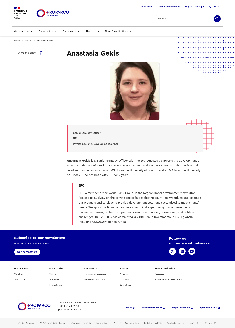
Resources (159, 274)
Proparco (124, 274)
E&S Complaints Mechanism (53, 323)
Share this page (40, 53)
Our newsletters (27, 251)
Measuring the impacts (94, 279)
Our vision (124, 279)
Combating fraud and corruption (181, 323)
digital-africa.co (181, 308)
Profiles (28, 41)
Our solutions (21, 31)
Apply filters (217, 18)
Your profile (19, 279)
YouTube (191, 251)
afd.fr (129, 308)
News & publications (116, 31)
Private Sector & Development (168, 279)
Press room (146, 7)
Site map (209, 323)
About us (90, 31)
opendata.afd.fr (208, 308)
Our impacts (69, 31)
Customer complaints (81, 323)
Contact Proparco (26, 323)
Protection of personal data (126, 323)
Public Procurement (169, 7)
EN (214, 7)
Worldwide (54, 279)
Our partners (125, 285)
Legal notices (102, 323)
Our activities (46, 31)
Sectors (52, 274)
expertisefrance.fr (152, 308)
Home (17, 41)
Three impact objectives (95, 274)
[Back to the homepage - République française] (53, 13)
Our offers (18, 274)
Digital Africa (192, 7)
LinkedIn (182, 251)
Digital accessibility (153, 323)
